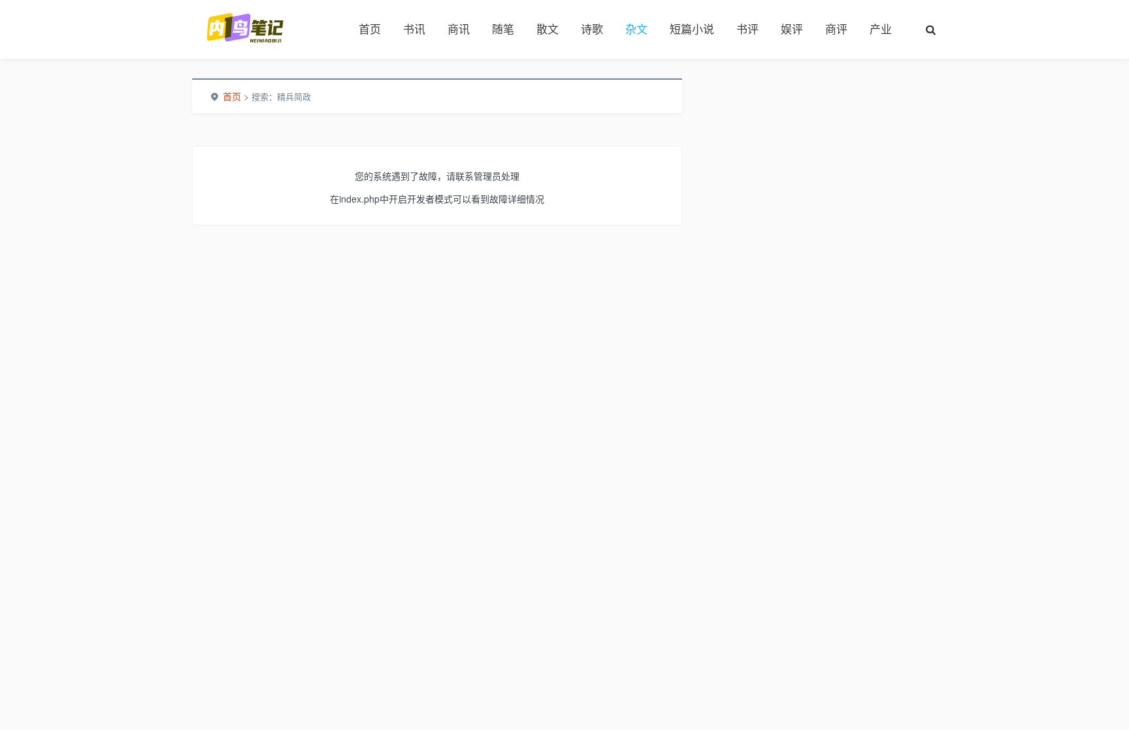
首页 (370, 29)
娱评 (792, 29)
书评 (747, 29)
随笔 (503, 29)
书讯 (414, 29)
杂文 (636, 29)
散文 (547, 29)
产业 (881, 29)
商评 (836, 29)
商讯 (459, 29)
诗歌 (592, 29)
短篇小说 (692, 29)
